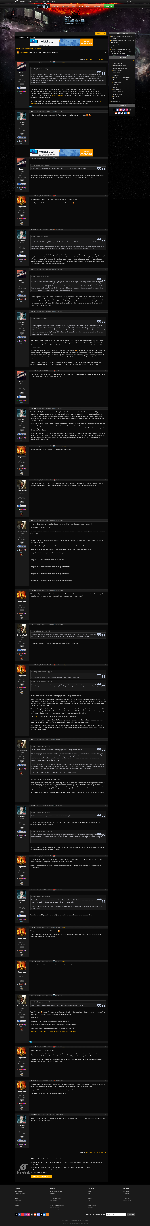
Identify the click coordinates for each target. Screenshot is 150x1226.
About (89, 1191)
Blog (48, 1)
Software (22, 1)
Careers (89, 1198)
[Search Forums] (133, 1)
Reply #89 (33, 624)
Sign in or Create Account (42, 1176)
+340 (22, 502)
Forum (80, 6)
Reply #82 (33, 311)
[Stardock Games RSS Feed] (128, 113)
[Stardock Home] (16, 1)
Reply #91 (33, 739)
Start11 (16, 1196)
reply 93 (47, 897)
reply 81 (45, 318)
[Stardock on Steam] (130, 109)
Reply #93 (33, 856)
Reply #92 (33, 805)
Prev (90, 59)
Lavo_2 (21, 73)
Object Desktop (19, 1191)
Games (29, 1)
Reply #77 (33, 111)
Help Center (126, 1191)
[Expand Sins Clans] (112, 84)
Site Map (86, 1223)
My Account (126, 1193)
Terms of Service (74, 1223)
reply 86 (49, 681)
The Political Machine (55, 1203)
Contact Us (90, 1207)
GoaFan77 (22, 122)
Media (88, 6)
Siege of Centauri (54, 1207)
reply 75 (47, 69)
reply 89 (49, 672)
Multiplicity (17, 1203)
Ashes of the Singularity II (56, 1191)
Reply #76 (33, 62)
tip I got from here (58, 95)
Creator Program (92, 1205)
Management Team (93, 1196)
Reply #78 (33, 158)
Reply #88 (33, 590)
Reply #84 (33, 408)
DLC (73, 6)
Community (36, 1)
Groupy (17, 1205)
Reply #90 (33, 665)
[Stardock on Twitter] (114, 109)
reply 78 (45, 236)
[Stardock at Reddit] (116, 113)
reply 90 (47, 746)
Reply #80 (33, 229)
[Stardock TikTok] (122, 113)
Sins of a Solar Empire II (56, 1198)
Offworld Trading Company (57, 1205)
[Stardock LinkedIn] (125, 113)
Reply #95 (33, 927)
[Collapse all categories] (134, 60)
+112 (22, 84)
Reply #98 (33, 1047)
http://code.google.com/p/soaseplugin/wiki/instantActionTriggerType (53, 1031)
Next (102, 59)
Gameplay (55, 6)
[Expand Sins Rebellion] (112, 82)
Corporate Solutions (20, 1193)
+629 (22, 133)
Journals (65, 6)
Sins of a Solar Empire (26, 48)
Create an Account (128, 1196)
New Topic (101, 34)
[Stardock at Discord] (119, 113)
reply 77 (47, 165)
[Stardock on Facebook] (117, 109)
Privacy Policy (65, 1223)
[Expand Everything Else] (110, 101)
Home (17, 48)
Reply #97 (33, 995)
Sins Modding (37, 48)
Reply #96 (33, 961)
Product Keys (126, 1198)
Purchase (109, 6)
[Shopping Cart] (131, 1)
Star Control (53, 1200)
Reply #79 (33, 196)
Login (34, 37)
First (87, 59)
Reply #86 (33, 480)
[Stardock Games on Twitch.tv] (123, 109)
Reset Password (127, 1200)
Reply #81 (33, 269)
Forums (90, 1210)
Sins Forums (58, 62)
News (43, 1)
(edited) (63, 62)
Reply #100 (33, 1114)
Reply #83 (33, 371)
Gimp (35, 716)
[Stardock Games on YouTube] (120, 109)
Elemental (52, 1193)
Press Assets (91, 1203)
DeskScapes (18, 1200)
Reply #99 (33, 1080)
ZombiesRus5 (22, 491)
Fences (16, 1198)
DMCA (81, 1223)
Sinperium (22, 206)
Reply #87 (33, 520)
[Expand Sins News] (112, 75)
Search (29, 37)
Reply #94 (33, 890)
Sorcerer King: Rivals (55, 1210)
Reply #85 (33, 446)
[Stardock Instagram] (126, 109)
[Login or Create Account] (128, 1)
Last (105, 59)
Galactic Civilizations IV (56, 1196)
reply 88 (47, 631)
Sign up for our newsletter (95, 1214)
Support (54, 1)
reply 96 (47, 1002)
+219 (22, 215)
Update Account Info (128, 1203)
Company (91, 1188)
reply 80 (47, 276)
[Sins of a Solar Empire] (75, 17)
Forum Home (21, 37)
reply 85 (47, 812)
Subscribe (130, 1214)
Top (105, 62)
